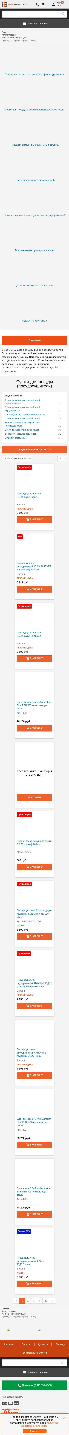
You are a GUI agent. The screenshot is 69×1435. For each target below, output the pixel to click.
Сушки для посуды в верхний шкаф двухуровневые (22, 409)
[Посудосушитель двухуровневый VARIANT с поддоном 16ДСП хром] (34, 1033)
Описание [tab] (34, 340)
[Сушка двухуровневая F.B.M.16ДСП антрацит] (34, 616)
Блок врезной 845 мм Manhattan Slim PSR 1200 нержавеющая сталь (34, 1122)
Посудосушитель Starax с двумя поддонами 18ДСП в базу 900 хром (34, 913)
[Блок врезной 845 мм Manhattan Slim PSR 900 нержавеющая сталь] (34, 1172)
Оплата (26, 1344)
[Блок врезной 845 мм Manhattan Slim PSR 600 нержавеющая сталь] (34, 685)
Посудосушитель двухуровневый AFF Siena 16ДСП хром (31, 1261)
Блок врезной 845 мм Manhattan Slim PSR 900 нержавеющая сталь (34, 1191)
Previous (2, 1329)
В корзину (36, 519)
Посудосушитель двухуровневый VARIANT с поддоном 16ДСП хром (31, 1052)
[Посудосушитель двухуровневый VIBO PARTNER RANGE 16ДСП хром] (34, 546)
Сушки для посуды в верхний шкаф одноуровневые (22, 402)
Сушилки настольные (16, 438)
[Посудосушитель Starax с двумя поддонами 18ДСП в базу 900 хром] (34, 894)
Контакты (8, 1344)
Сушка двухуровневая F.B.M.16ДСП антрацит (29, 634)
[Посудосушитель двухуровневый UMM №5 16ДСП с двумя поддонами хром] (34, 963)
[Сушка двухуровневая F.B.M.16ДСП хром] (34, 477)
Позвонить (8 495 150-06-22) (36, 1385)
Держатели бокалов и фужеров (20, 434)
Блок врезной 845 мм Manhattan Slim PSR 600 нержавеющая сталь (34, 705)
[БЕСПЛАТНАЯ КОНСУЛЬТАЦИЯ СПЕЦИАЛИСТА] (34, 755)
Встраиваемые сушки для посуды (22, 430)
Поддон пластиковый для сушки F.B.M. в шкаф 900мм (34, 843)
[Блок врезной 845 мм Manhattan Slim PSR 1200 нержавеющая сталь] (34, 1102)
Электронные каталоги (34, 1352)
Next (66, 1329)
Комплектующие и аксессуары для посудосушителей (22, 424)
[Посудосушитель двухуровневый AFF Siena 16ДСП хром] (34, 1241)
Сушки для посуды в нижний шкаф (22, 418)
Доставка (43, 1344)
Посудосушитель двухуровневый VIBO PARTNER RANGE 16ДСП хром (34, 566)
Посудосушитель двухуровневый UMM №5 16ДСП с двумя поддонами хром (34, 983)
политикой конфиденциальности (40, 1424)
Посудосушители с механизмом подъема (26, 414)
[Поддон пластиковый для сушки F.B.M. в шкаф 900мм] (34, 824)
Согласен (34, 1431)
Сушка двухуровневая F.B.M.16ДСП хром (29, 495)
